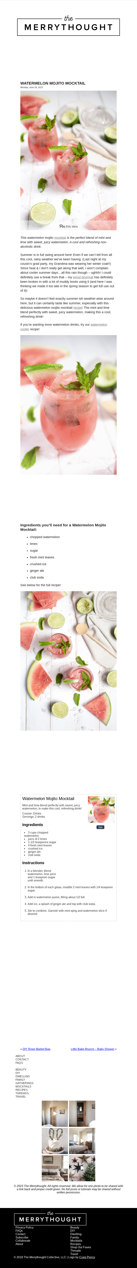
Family (20, 1079)
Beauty (21, 1069)
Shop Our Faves (80, 1247)
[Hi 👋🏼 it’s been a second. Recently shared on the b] (55, 1168)
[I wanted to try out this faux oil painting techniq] (55, 1114)
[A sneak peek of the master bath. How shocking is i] (82, 1114)
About (20, 1056)
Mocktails (23, 1086)
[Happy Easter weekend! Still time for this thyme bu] (55, 1141)
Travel (21, 1096)
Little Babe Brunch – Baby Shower (92, 1049)
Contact (22, 1059)
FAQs (19, 1062)
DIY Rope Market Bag (36, 1049)
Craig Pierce (87, 1257)
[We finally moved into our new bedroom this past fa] (82, 1141)
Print (100, 827)
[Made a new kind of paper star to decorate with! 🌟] (82, 1168)
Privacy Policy (25, 1227)
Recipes (22, 1089)
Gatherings (25, 1083)
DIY (18, 1072)
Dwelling (23, 1076)
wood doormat (83, 277)
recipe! (78, 307)
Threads (22, 1093)
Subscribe (22, 1237)
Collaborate (23, 1240)
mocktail (60, 237)
